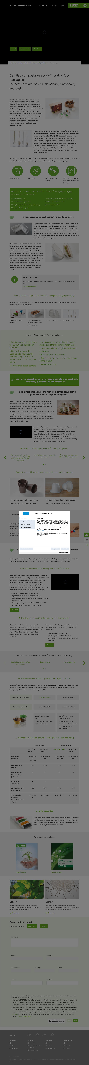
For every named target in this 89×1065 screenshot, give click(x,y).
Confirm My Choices (26, 548)
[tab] (27, 518)
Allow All (65, 548)
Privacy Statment (40, 530)
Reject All (55, 548)
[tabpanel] (52, 528)
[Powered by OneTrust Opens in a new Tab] (64, 553)
